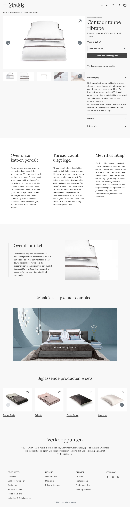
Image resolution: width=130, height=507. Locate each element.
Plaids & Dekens (15, 493)
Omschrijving (93, 77)
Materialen (49, 481)
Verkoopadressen (84, 489)
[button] (16, 5)
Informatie (92, 126)
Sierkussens (13, 485)
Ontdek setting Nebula (65, 347)
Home (5, 13)
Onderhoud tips (83, 485)
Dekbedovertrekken (16, 481)
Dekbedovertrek (15, 13)
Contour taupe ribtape (30, 13)
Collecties (12, 476)
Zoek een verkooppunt (107, 55)
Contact (79, 476)
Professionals (82, 481)
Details (90, 118)
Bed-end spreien (15, 489)
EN (107, 5)
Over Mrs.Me (51, 476)
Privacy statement (53, 485)
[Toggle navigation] (6, 6)
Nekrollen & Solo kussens (19, 498)
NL (102, 5)
